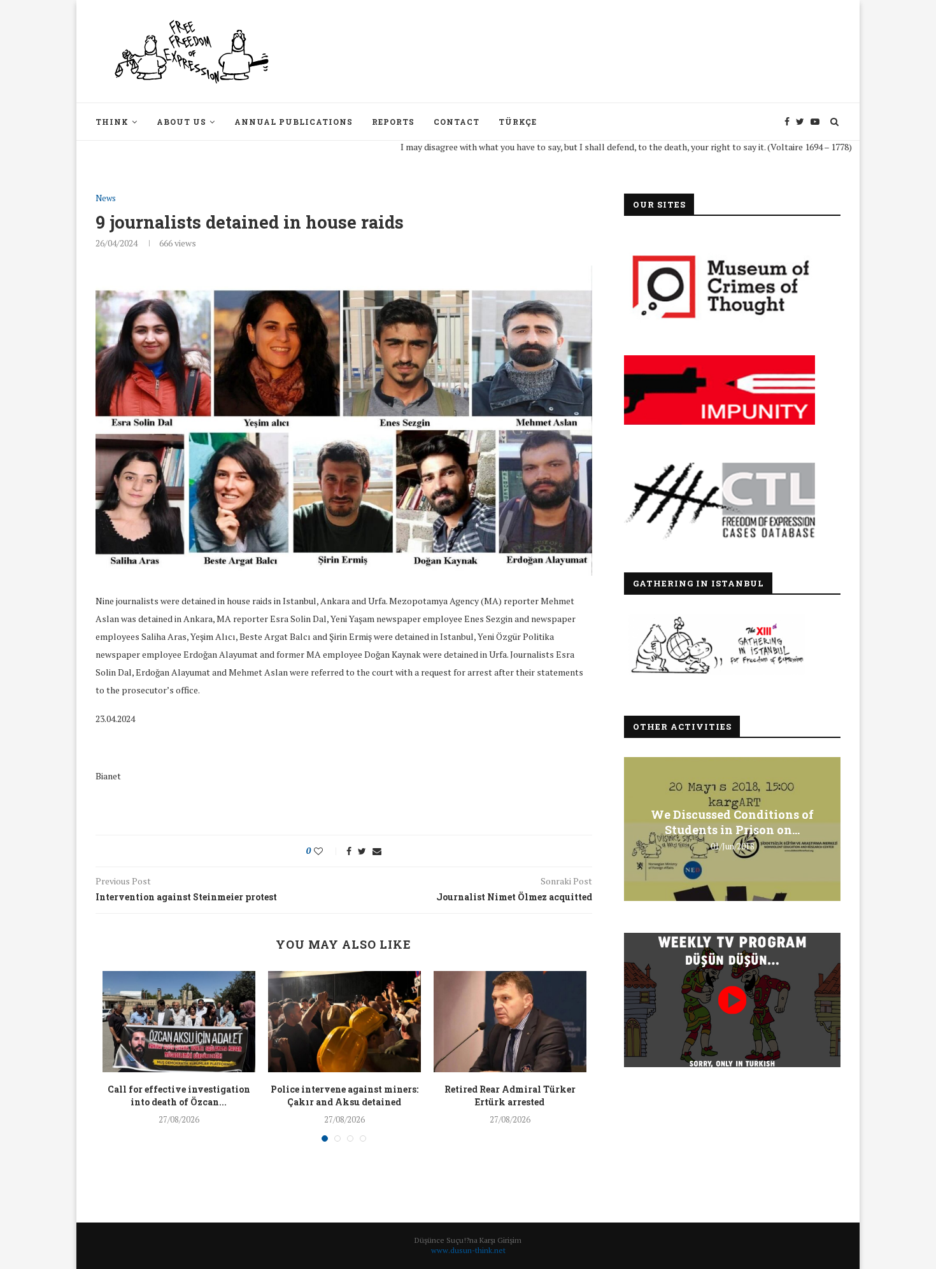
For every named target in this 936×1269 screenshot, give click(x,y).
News (106, 199)
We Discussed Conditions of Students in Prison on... (732, 822)
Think (112, 122)
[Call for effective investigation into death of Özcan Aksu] (179, 1022)
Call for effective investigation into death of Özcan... (179, 1095)
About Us (181, 122)
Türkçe (518, 122)
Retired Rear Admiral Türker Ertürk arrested (510, 1095)
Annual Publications (293, 122)
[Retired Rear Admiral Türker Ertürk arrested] (510, 1022)
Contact (456, 122)
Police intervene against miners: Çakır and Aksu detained (344, 1095)
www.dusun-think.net (468, 1250)
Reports (393, 122)
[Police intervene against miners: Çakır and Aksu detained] (344, 1022)
